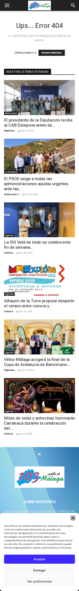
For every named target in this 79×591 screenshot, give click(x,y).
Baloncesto (11, 113)
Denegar (39, 570)
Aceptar (40, 559)
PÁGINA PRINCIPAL (52, 52)
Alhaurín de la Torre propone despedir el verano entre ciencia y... (39, 303)
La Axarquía (11, 171)
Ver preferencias (39, 581)
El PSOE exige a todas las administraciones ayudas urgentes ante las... (36, 183)
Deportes (9, 130)
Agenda (9, 235)
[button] (73, 518)
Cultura (8, 252)
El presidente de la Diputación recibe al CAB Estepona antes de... (38, 123)
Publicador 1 (11, 194)
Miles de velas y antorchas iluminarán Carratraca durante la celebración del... (39, 423)
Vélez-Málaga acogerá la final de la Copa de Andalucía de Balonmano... (37, 362)
